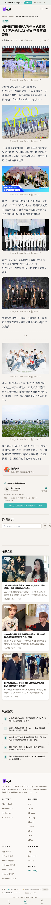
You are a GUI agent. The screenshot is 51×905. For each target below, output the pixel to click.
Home (4, 17)
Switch (28, 3)
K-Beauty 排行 (8, 860)
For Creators (7, 817)
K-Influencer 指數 (9, 878)
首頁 (29, 804)
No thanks (38, 3)
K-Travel (31, 826)
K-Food (30, 822)
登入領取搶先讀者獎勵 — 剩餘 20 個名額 (25, 505)
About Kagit (7, 804)
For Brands (6, 813)
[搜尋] (41, 9)
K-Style (30, 831)
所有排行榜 (6, 852)
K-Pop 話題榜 (7, 856)
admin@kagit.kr (34, 870)
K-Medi (30, 840)
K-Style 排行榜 (8, 874)
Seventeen (16, 488)
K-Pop (11, 17)
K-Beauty (31, 817)
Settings (31, 860)
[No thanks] (45, 3)
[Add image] (45, 525)
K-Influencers (7, 809)
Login (30, 852)
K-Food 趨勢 (7, 869)
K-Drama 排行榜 (8, 865)
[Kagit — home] (6, 9)
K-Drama (31, 813)
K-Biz (30, 835)
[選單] (46, 9)
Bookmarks (32, 856)
